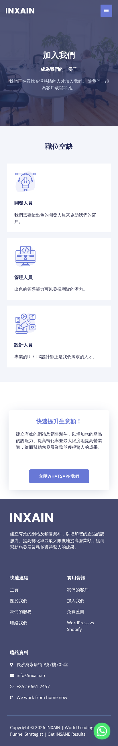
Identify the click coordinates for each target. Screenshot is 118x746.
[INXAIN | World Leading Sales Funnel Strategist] (20, 10)
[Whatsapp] (102, 731)
